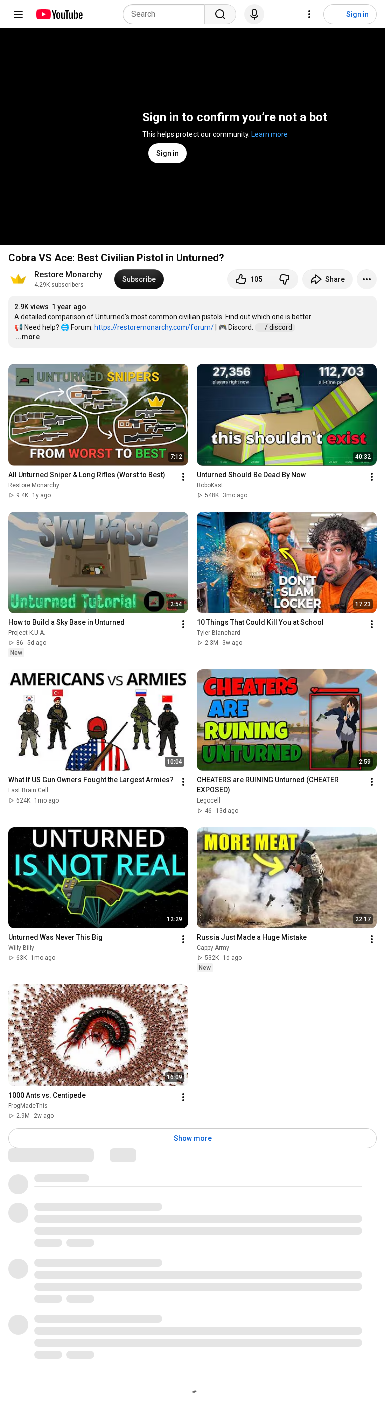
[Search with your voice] (254, 14)
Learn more (269, 134)
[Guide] (18, 14)
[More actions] (367, 279)
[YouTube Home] (59, 14)
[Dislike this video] (284, 279)
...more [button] (28, 337)
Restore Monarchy (68, 274)
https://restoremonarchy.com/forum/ (154, 327)
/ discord (279, 327)
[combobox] (166, 14)
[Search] (220, 14)
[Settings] (309, 14)
